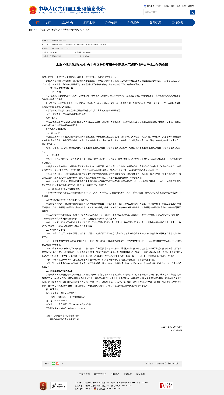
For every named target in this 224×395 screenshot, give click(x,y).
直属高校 (128, 374)
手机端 (166, 6)
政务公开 (111, 22)
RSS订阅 (191, 6)
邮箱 (172, 6)
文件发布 (85, 29)
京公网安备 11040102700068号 (109, 389)
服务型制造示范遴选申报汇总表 (64, 319)
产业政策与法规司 (71, 29)
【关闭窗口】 (161, 364)
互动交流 (155, 22)
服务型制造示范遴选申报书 (66, 315)
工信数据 (177, 22)
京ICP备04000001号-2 (83, 389)
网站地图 (140, 374)
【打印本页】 (173, 364)
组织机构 (67, 22)
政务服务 (133, 22)
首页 (48, 22)
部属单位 (115, 374)
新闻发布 (89, 22)
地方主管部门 (100, 374)
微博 (184, 6)
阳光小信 (150, 6)
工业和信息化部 (42, 29)
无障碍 (159, 6)
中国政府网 (84, 374)
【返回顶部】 (149, 364)
